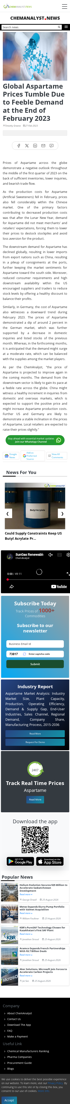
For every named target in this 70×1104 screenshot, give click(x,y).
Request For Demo (35, 742)
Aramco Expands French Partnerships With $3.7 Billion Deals (42, 950)
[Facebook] (19, 146)
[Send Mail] (43, 146)
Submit (35, 664)
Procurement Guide (19, 1063)
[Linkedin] (35, 146)
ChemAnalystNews (35, 18)
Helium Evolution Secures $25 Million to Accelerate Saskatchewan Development (43, 888)
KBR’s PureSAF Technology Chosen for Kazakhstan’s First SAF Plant (42, 929)
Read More (35, 799)
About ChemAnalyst (19, 1013)
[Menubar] (64, 6)
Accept (9, 1100)
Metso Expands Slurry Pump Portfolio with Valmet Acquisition (42, 908)
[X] (27, 146)
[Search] (59, 27)
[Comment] (51, 146)
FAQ (9, 1030)
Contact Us (14, 1019)
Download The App (19, 1025)
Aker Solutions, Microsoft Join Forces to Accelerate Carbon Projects (43, 971)
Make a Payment (17, 1036)
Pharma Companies (19, 1057)
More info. (44, 1091)
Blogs (10, 1068)
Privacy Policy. (55, 1083)
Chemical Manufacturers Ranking (28, 1051)
